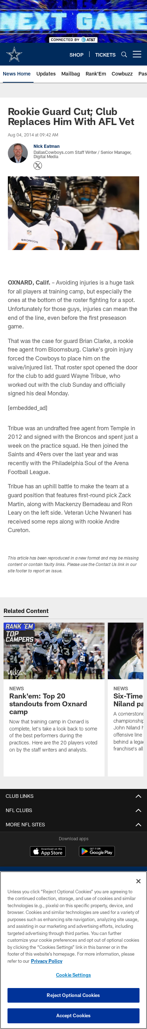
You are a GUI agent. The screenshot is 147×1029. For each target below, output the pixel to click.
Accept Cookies (73, 1015)
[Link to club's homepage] (14, 51)
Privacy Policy (46, 961)
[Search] (124, 54)
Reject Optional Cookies (73, 995)
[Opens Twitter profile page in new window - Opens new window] (38, 165)
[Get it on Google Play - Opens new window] (97, 855)
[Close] (138, 881)
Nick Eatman (47, 146)
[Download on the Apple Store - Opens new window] (48, 852)
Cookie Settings (73, 975)
